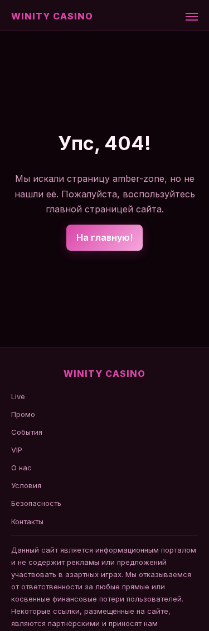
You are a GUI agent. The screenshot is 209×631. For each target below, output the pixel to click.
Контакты (27, 521)
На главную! (104, 237)
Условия (26, 485)
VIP (16, 449)
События (26, 432)
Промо (23, 414)
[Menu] (192, 17)
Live (18, 396)
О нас (21, 467)
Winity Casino (52, 16)
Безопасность (36, 503)
